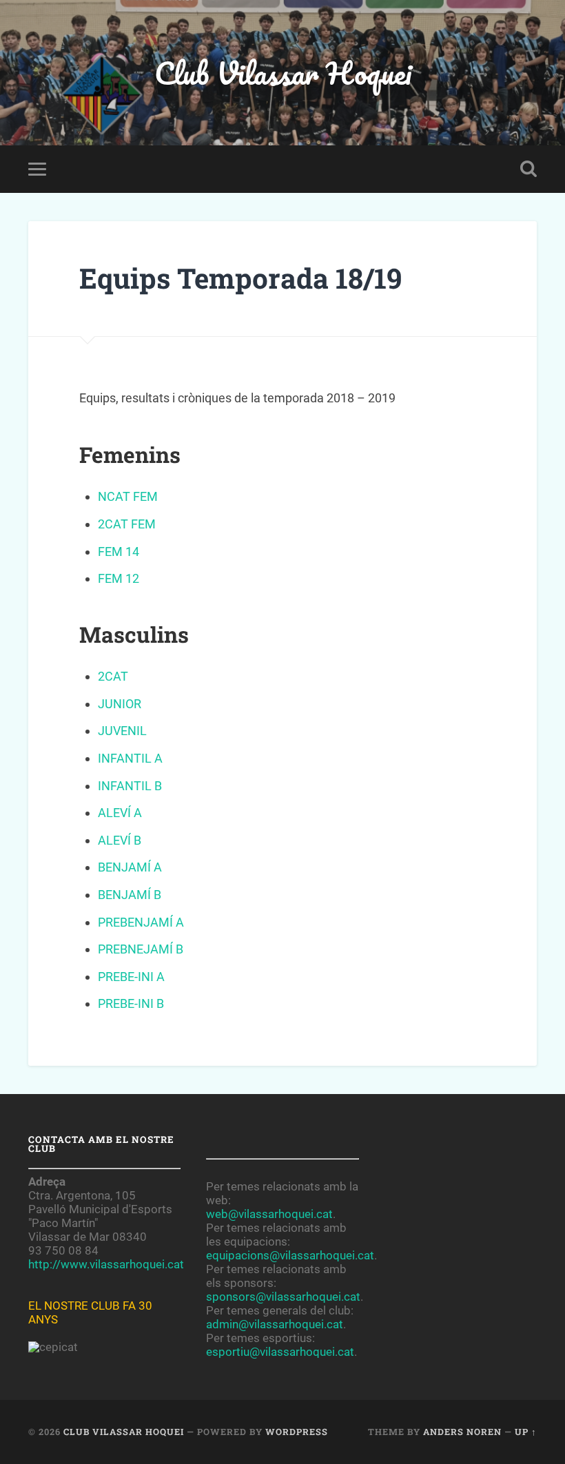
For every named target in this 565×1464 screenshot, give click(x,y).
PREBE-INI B (131, 1003)
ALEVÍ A (120, 812)
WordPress (296, 1431)
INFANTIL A (130, 758)
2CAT (113, 676)
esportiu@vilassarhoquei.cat (280, 1352)
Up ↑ (526, 1431)
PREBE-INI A (131, 976)
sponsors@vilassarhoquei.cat (283, 1296)
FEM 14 (118, 551)
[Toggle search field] (528, 168)
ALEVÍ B (119, 840)
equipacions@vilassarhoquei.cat (290, 1255)
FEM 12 (118, 578)
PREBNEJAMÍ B (140, 949)
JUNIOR (119, 704)
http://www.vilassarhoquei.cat (106, 1264)
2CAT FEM (127, 524)
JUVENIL (122, 730)
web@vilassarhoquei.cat (269, 1214)
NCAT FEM (128, 496)
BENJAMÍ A (130, 867)
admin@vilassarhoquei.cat (274, 1324)
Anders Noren (462, 1431)
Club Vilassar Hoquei (282, 72)
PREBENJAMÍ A (141, 922)
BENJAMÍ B (129, 894)
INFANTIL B (130, 786)
